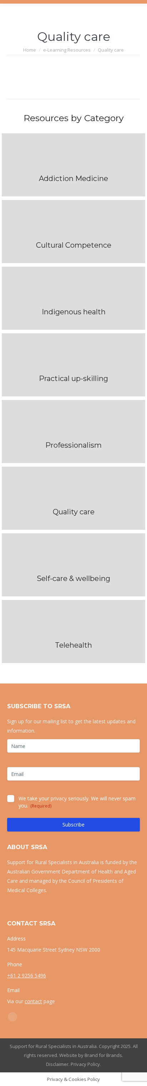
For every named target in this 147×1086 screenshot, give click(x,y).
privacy (59, 798)
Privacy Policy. (86, 1064)
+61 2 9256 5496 (26, 975)
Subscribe (73, 824)
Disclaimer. (58, 1064)
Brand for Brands (103, 1055)
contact (33, 1001)
